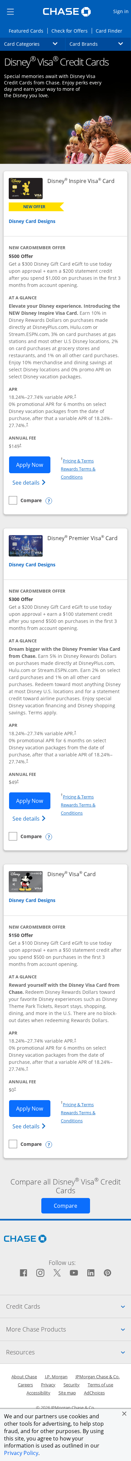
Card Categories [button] (35, 43)
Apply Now (33, 465)
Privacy (48, 1385)
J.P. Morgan (56, 1377)
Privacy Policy (21, 1453)
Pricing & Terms (78, 461)
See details (30, 482)
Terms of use (100, 1385)
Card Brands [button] (100, 43)
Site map (67, 1393)
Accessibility (38, 1393)
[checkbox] (25, 500)
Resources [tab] (68, 1352)
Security (71, 1385)
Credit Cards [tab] (68, 1306)
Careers (25, 1385)
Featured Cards (28, 30)
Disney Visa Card (71, 874)
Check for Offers (71, 30)
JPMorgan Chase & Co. (98, 1377)
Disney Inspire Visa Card (81, 181)
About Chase (24, 1377)
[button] (124, 1413)
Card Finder (111, 30)
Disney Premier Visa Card (82, 538)
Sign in (121, 11)
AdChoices (94, 1393)
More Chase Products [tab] (68, 1329)
